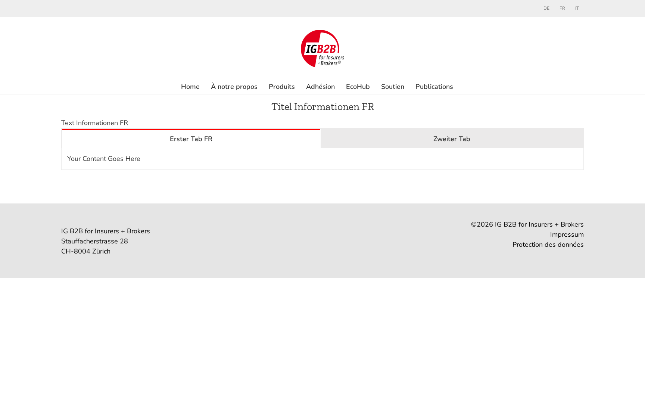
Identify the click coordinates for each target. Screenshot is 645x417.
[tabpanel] (322, 159)
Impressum (567, 234)
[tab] (191, 138)
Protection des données (548, 244)
